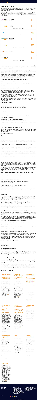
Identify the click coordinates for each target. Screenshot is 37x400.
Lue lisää (7, 294)
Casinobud (5, 363)
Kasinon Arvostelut (3, 388)
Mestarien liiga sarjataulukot (6, 336)
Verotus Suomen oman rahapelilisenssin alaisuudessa (6, 276)
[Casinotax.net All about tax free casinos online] (4, 2)
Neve (1, 396)
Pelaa (32, 32)
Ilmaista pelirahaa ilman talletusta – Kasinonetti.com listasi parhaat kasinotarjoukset (18, 309)
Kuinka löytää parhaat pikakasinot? (30, 307)
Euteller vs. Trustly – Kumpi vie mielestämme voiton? (18, 276)
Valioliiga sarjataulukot (29, 336)
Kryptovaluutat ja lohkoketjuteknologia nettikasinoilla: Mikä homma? (6, 309)
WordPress (5, 396)
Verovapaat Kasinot (3, 387)
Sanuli (15, 335)
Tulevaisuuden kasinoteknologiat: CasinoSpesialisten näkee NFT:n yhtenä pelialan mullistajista (30, 278)
